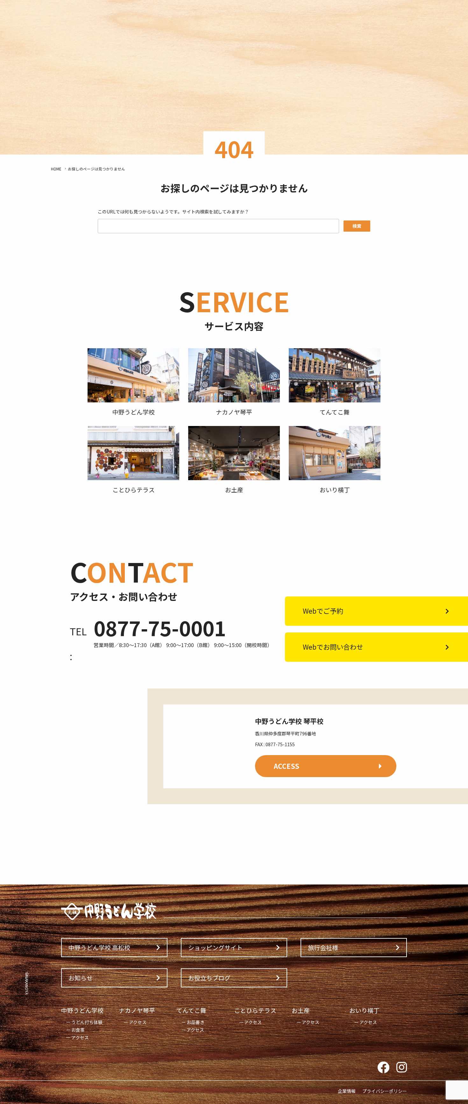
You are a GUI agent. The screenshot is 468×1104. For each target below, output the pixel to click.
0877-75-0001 (160, 628)
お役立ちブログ (209, 977)
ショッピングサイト (215, 947)
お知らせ (80, 977)
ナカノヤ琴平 (137, 1010)
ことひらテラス (255, 1010)
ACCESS (286, 766)
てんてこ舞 (191, 1010)
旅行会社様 (323, 947)
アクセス (80, 1037)
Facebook (383, 1068)
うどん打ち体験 (87, 1022)
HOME (56, 168)
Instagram (401, 1068)
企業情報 (347, 1091)
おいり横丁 (364, 1010)
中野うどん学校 (82, 1010)
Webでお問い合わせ (333, 647)
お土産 (301, 1010)
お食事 (78, 1030)
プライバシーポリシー (384, 1091)
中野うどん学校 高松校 (99, 947)
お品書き (195, 1022)
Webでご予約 (323, 611)
